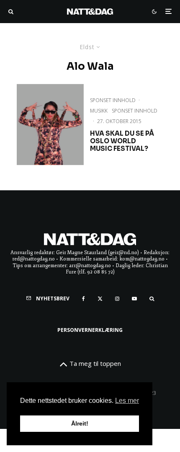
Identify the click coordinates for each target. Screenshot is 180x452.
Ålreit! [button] (79, 423)
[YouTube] (134, 298)
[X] (100, 298)
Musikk (99, 110)
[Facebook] (83, 298)
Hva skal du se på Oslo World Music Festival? (122, 141)
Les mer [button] (127, 400)
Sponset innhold (134, 110)
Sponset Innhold (113, 100)
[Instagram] (117, 298)
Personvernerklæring (90, 330)
